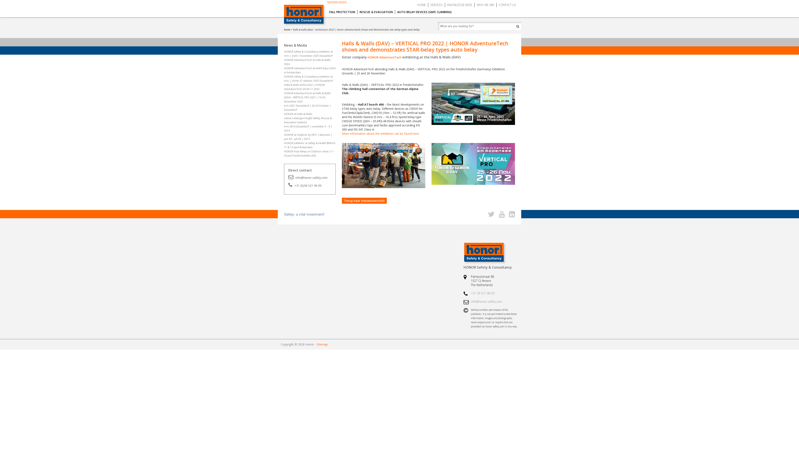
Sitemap (322, 344)
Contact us (507, 5)
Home (421, 5)
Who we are (485, 5)
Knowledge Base (459, 5)
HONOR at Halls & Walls (298, 114)
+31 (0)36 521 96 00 (307, 185)
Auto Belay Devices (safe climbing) (424, 12)
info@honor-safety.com (311, 178)
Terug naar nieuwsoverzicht (364, 201)
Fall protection (342, 12)
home (287, 29)
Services (436, 5)
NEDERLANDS (337, 2)
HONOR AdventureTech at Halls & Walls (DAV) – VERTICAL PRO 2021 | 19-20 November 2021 (307, 97)
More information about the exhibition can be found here (380, 134)
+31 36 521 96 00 (482, 293)
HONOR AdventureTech (384, 57)
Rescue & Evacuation (376, 12)
